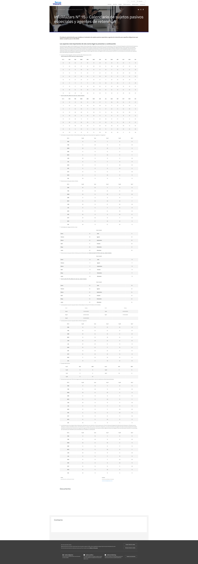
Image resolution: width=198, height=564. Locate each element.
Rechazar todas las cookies (130, 547)
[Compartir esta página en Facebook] (143, 9)
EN (131, 1)
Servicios (115, 4)
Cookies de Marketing (111, 554)
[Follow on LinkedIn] (98, 536)
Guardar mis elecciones (131, 556)
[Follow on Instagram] (102, 536)
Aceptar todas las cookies (130, 544)
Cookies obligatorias (69, 554)
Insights (120, 4)
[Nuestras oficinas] (110, 526)
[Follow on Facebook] (105, 536)
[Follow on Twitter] (100, 536)
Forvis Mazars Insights (61, 9)
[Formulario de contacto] (133, 526)
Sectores (109, 4)
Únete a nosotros (126, 4)
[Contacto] (64, 526)
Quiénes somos (135, 4)
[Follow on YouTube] (107, 536)
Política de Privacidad (94, 548)
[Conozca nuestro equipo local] (87, 526)
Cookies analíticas (89, 554)
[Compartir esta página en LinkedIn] (138, 9)
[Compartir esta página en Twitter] (141, 9)
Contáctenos (142, 4)
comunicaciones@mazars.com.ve (107, 480)
